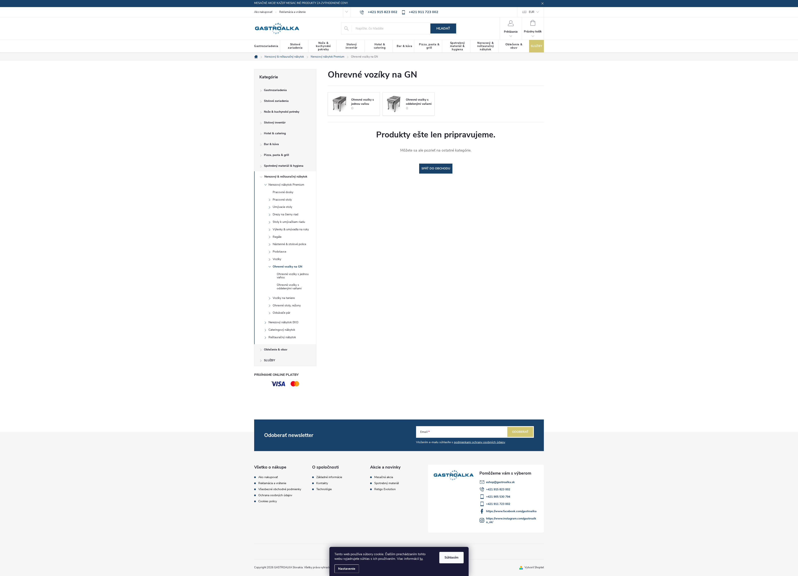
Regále (277, 237)
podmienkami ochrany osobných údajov (479, 442)
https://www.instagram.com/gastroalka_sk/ (511, 520)
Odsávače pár (281, 313)
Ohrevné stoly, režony (287, 305)
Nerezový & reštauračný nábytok (285, 177)
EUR (531, 12)
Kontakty (322, 483)
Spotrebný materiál (386, 483)
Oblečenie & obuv (275, 350)
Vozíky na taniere (284, 298)
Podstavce (279, 252)
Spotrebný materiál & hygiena (283, 166)
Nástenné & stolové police (289, 244)
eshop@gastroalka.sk (500, 482)
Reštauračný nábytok (282, 337)
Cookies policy (267, 501)
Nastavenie (346, 568)
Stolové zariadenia (276, 101)
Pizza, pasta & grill (276, 155)
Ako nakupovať (263, 12)
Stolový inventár (275, 123)
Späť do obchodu (435, 168)
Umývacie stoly (282, 207)
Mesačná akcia (383, 477)
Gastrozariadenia (275, 90)
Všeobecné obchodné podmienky (279, 489)
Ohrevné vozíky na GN (287, 267)
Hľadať (443, 28)
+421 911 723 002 (498, 504)
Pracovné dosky (283, 192)
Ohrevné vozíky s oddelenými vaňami (289, 286)
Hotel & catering (275, 133)
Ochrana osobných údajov (275, 495)
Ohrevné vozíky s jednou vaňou (293, 276)
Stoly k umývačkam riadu (289, 222)
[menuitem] (267, 46)
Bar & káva (271, 144)
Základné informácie (329, 477)
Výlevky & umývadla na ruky (291, 229)
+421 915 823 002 (498, 489)
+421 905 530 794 (498, 497)
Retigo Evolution (385, 489)
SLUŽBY (269, 360)
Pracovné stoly (282, 200)
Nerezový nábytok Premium (286, 185)
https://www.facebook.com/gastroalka (511, 511)
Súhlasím (451, 557)
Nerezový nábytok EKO (283, 322)
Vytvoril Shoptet (534, 567)
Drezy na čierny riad (285, 214)
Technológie (324, 489)
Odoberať (520, 432)
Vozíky (277, 259)
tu (421, 558)
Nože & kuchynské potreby (281, 112)
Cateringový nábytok (281, 330)
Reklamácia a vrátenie (292, 12)
